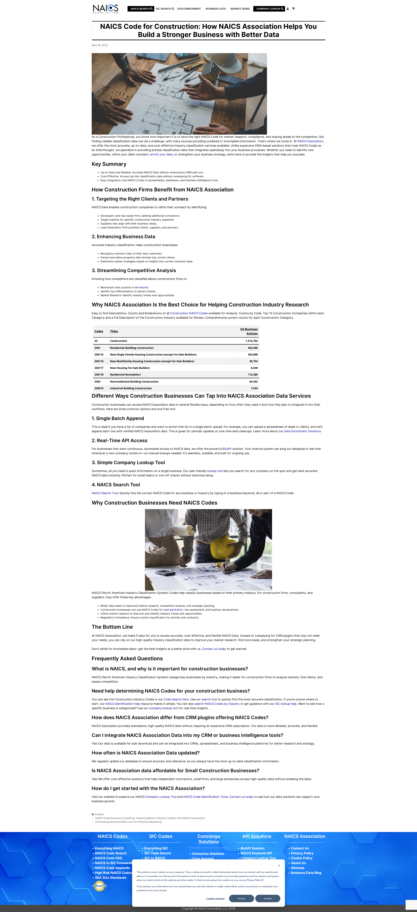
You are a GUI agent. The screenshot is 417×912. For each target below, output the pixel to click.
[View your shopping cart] (293, 9)
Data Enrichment (189, 8)
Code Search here (176, 699)
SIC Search (164, 8)
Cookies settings (215, 898)
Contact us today (214, 649)
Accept (241, 898)
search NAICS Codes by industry (217, 703)
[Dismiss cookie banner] (279, 866)
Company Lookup (269, 8)
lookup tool (215, 471)
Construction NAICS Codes (189, 313)
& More (99, 814)
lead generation (173, 609)
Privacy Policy (254, 880)
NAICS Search (140, 8)
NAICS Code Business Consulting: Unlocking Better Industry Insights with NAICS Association (150, 818)
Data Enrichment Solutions (302, 431)
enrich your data (161, 154)
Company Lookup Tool (161, 796)
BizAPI (227, 448)
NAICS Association (310, 141)
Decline (268, 898)
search (206, 699)
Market (144, 287)
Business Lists (216, 8)
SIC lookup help (285, 703)
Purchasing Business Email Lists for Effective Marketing (128, 821)
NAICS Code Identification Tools (205, 796)
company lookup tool (163, 708)
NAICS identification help (122, 703)
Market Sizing (240, 8)
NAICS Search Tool (105, 493)
